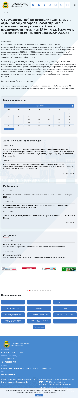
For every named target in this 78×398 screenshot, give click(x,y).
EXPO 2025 (65, 321)
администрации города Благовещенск (20, 4)
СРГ (39, 302)
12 (29, 119)
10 (8, 119)
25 (19, 126)
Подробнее (52, 392)
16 (69, 119)
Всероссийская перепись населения (13, 315)
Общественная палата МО (65, 302)
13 (39, 119)
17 (8, 123)
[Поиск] (50, 5)
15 (59, 119)
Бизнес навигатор (13, 308)
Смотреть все (68, 173)
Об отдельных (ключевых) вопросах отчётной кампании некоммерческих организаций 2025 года (37, 196)
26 (29, 126)
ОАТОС (65, 308)
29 (59, 126)
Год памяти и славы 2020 (65, 314)
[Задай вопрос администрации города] (55, 5)
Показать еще (39, 327)
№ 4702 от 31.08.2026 (12, 244)
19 (29, 123)
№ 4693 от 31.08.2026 (12, 255)
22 (59, 123)
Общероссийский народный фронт (39, 321)
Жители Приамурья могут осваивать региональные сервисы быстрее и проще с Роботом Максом (39, 217)
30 (69, 126)
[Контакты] (67, 5)
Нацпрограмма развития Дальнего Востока (13, 321)
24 (8, 126)
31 (8, 129)
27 (39, 126)
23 (69, 123)
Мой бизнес (39, 308)
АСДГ (13, 302)
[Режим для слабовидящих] (61, 5)
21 (49, 123)
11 (18, 119)
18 (19, 123)
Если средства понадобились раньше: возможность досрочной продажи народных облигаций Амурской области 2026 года (36, 206)
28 (49, 126)
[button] (27, 290)
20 (39, 123)
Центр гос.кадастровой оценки (39, 314)
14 (49, 119)
